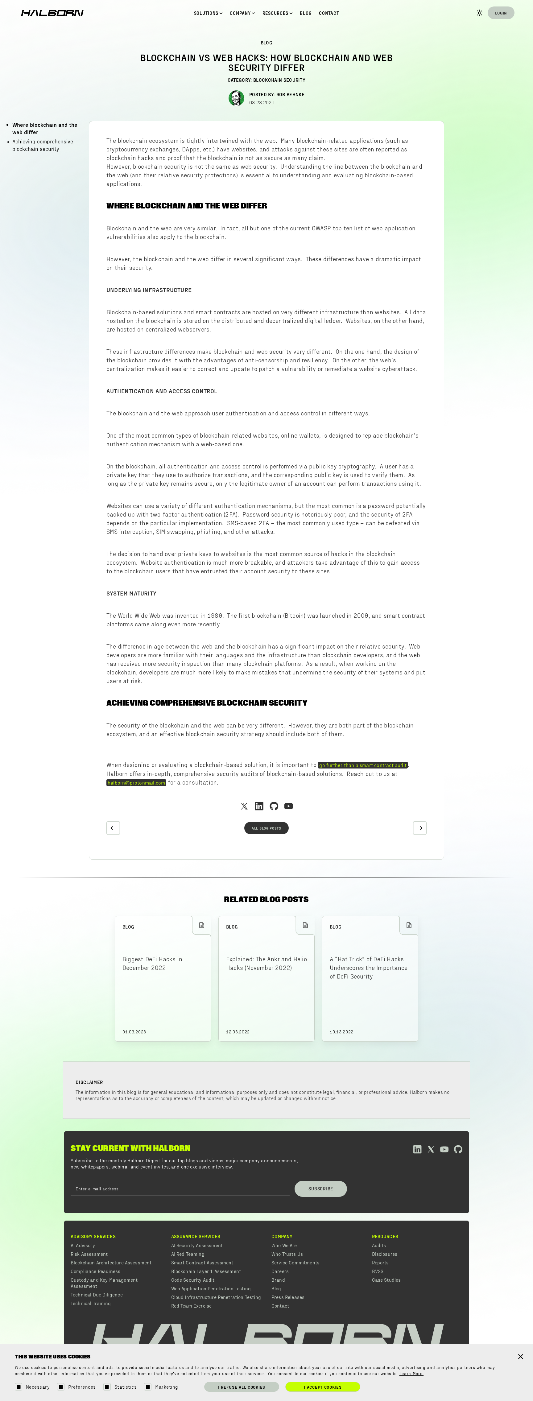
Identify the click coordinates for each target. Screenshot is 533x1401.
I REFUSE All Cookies (241, 1387)
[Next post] (420, 828)
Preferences (82, 1387)
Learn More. (411, 1374)
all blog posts (266, 828)
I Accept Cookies (322, 1387)
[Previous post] (113, 828)
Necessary (38, 1387)
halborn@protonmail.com (136, 782)
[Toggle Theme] (479, 13)
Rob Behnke (290, 94)
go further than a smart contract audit (363, 765)
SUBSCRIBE (320, 1188)
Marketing (166, 1387)
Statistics (125, 1387)
